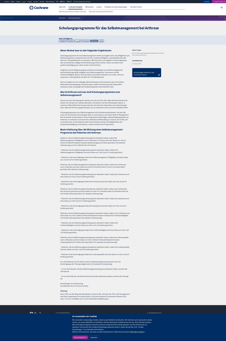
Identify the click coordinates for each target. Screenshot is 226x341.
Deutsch (7, 1)
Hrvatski (42, 1)
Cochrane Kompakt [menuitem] (75, 7)
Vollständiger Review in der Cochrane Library (144, 73)
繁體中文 (62, 1)
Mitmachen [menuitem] (89, 7)
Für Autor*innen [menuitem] (136, 7)
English (12, 1)
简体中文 (69, 1)
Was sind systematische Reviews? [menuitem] (101, 11)
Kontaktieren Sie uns (155, 313)
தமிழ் (101, 41)
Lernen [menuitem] (99, 7)
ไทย (57, 1)
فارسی (24, 1)
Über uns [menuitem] (62, 7)
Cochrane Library (218, 1)
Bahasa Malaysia (50, 1)
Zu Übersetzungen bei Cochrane (81, 1)
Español (18, 1)
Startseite (62, 18)
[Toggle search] (222, 7)
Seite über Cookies (137, 332)
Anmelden (206, 1)
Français (29, 1)
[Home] (41, 8)
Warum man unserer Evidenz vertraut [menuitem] (72, 11)
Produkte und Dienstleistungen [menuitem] (115, 7)
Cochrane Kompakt (74, 18)
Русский (36, 1)
